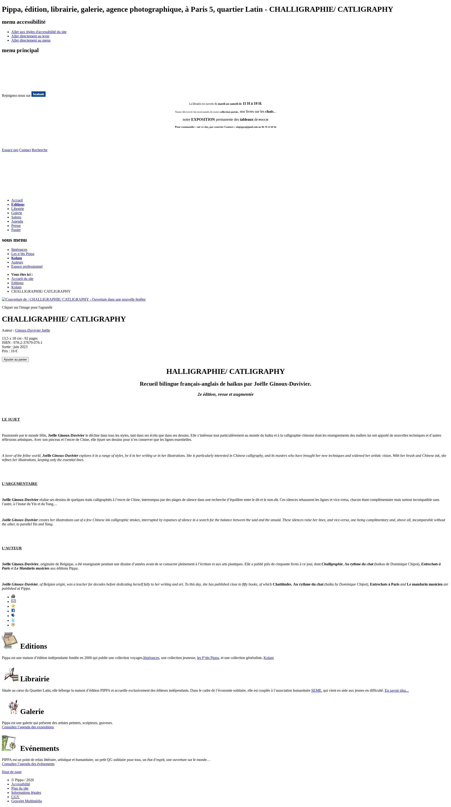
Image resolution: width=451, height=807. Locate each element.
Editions (17, 204)
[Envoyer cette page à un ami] (13, 602)
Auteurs (17, 262)
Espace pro (10, 150)
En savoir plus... (397, 690)
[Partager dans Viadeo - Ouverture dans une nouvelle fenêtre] (13, 625)
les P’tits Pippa (208, 658)
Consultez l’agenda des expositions (28, 727)
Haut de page (12, 772)
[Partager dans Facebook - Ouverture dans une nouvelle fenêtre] (13, 611)
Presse (16, 226)
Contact (25, 150)
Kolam (16, 258)
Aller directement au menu (31, 40)
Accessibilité (20, 784)
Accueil (17, 200)
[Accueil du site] (20, 86)
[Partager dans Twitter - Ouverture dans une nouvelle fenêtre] (13, 620)
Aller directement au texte (30, 36)
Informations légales (26, 793)
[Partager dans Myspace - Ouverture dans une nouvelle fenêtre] (13, 616)
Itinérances (19, 250)
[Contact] (29, 193)
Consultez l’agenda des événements (28, 764)
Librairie (17, 209)
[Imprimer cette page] (13, 597)
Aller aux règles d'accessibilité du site (38, 32)
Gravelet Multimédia (26, 801)
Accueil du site (22, 279)
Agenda (17, 221)
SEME (316, 690)
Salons (16, 217)
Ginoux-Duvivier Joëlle (32, 330)
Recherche (39, 150)
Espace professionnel (27, 266)
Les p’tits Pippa (22, 254)
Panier (16, 230)
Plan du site (19, 788)
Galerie (16, 213)
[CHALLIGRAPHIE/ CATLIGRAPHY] (74, 299)
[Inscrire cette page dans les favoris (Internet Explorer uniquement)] (13, 606)
